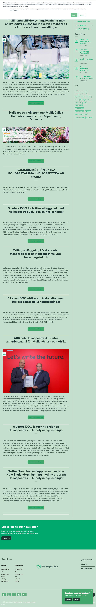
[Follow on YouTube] (24, 594)
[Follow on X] (14, 594)
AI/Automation (79, 91)
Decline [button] (82, 15)
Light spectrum (79, 111)
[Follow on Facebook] (4, 594)
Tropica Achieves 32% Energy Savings (86, 77)
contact (76, 599)
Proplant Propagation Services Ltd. (84, 68)
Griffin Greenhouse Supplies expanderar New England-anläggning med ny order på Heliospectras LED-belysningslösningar (36, 475)
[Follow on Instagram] (9, 594)
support (68, 599)
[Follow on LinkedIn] (19, 594)
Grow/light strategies (86, 99)
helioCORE (78, 102)
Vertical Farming (79, 117)
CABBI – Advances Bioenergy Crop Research (86, 41)
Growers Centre (80, 25)
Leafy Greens (79, 105)
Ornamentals (78, 114)
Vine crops (89, 117)
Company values (79, 94)
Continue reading (36, 103)
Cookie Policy (18, 602)
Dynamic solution (80, 96)
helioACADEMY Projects (83, 29)
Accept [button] (74, 15)
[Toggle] (92, 22)
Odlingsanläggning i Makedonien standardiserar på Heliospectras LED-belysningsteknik (36, 254)
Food (76, 99)
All (86, 91)
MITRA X (88, 111)
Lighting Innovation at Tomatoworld (86, 60)
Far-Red (89, 96)
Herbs (84, 102)
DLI (87, 94)
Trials (85, 114)
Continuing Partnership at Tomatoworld (84, 51)
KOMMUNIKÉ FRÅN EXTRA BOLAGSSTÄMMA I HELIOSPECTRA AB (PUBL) (36, 173)
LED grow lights (79, 108)
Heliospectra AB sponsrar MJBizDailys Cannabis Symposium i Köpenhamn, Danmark (36, 116)
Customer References (82, 21)
